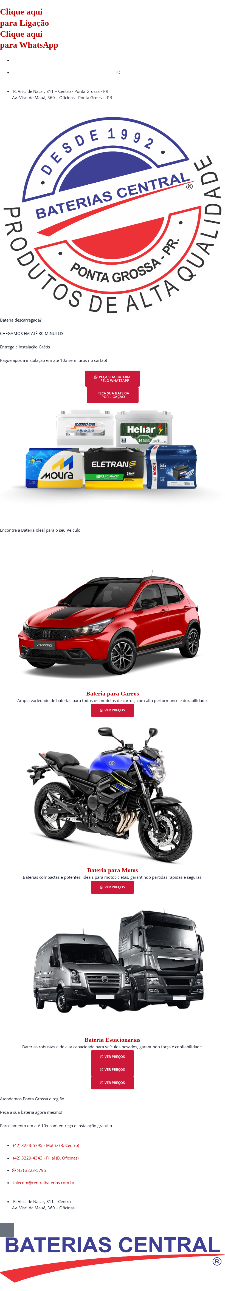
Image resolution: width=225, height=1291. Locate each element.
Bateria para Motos (112, 870)
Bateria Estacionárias (112, 1040)
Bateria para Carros (112, 693)
